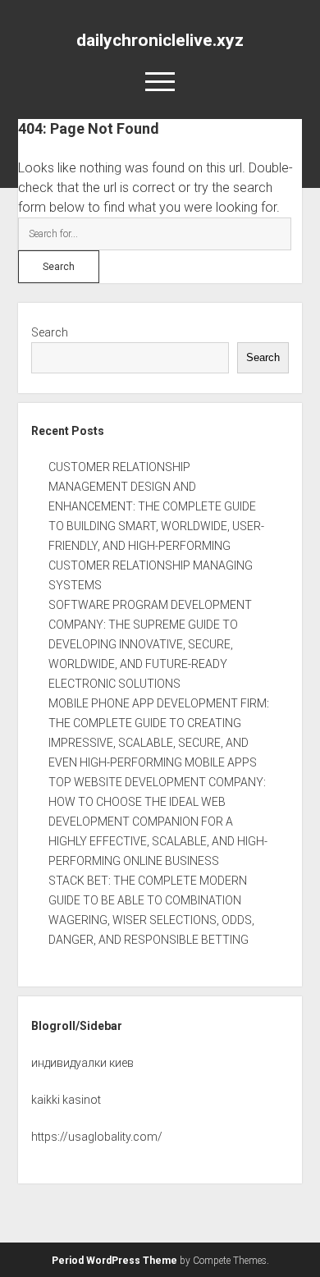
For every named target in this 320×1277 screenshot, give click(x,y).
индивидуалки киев (82, 1062)
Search (49, 332)
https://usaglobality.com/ (96, 1136)
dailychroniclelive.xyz (160, 40)
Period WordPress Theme (114, 1260)
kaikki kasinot (66, 1099)
